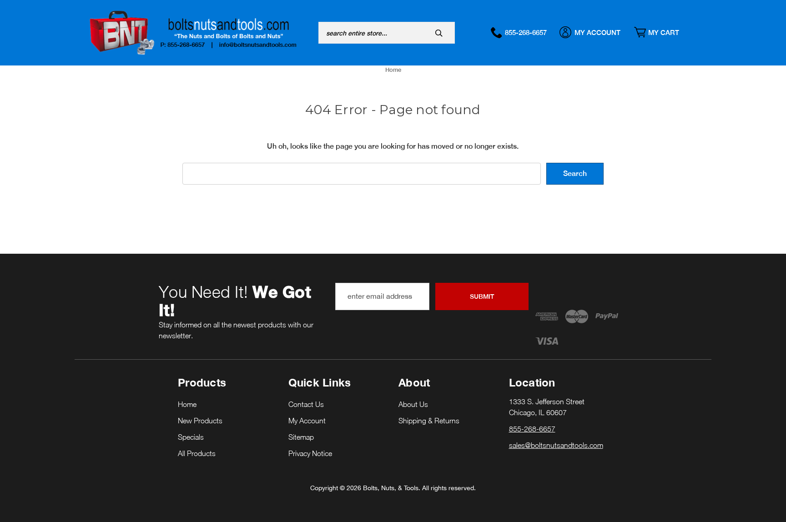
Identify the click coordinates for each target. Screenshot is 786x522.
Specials (191, 437)
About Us (413, 404)
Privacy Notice (310, 453)
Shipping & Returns (428, 421)
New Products (200, 421)
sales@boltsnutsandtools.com (556, 445)
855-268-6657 (526, 32)
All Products (197, 453)
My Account (597, 32)
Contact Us (306, 404)
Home (187, 404)
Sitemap (301, 437)
